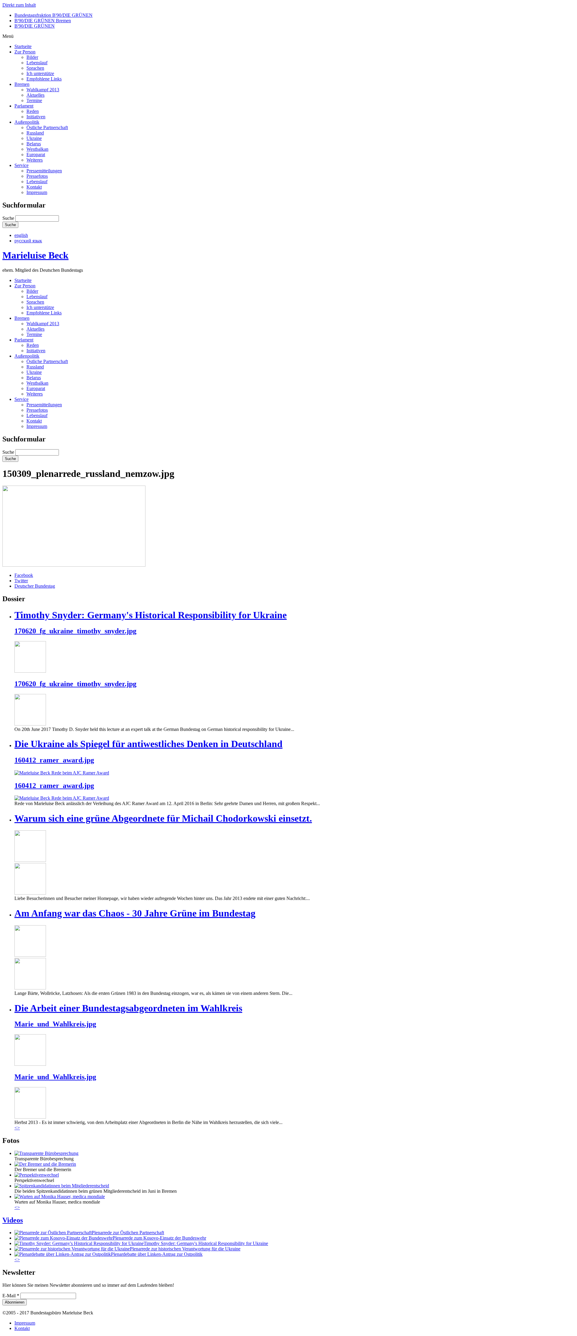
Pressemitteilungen (44, 170)
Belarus (33, 143)
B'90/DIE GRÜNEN (34, 26)
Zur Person (24, 51)
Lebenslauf (36, 62)
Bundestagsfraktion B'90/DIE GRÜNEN (53, 15)
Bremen (21, 84)
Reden (32, 111)
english (21, 235)
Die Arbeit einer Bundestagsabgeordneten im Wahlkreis (128, 1008)
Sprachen (35, 68)
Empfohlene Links (44, 78)
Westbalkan (37, 149)
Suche (8, 218)
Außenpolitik (26, 122)
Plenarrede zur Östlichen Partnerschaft (128, 1232)
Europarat (35, 154)
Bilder (32, 57)
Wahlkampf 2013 (42, 89)
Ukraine (34, 138)
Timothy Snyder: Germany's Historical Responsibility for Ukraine (150, 615)
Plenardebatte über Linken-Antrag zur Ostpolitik (157, 1254)
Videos (12, 1220)
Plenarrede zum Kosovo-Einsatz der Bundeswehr (159, 1238)
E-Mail (10, 1295)
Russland (35, 132)
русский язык (28, 240)
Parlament (23, 105)
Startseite (23, 46)
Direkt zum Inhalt (19, 5)
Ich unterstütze (40, 73)
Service (21, 165)
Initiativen (35, 116)
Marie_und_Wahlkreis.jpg (55, 1024)
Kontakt (34, 186)
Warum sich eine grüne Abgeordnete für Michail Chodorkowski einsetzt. (163, 818)
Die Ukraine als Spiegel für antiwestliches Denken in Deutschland (148, 743)
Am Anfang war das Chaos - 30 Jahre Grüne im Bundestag (134, 913)
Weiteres (34, 159)
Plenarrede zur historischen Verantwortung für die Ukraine (185, 1248)
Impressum (36, 192)
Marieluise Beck (35, 255)
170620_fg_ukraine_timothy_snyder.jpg (75, 631)
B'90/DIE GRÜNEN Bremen (42, 20)
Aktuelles (35, 95)
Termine (34, 100)
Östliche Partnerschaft (47, 127)
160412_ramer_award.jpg (54, 760)
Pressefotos (37, 176)
